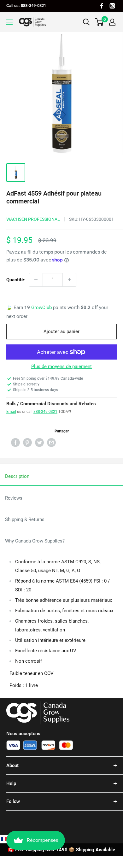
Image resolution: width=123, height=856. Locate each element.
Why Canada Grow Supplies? (35, 541)
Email (11, 411)
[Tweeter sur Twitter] (39, 442)
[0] (99, 22)
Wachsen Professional (33, 219)
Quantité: (15, 280)
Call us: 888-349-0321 (26, 5)
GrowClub (42, 307)
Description (17, 476)
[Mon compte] (112, 22)
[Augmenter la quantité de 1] (69, 279)
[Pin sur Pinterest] (27, 442)
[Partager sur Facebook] (15, 442)
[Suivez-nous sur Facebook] (102, 6)
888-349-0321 (45, 411)
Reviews (13, 498)
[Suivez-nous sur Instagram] (112, 6)
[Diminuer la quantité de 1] (36, 279)
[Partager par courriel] (51, 442)
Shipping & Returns (24, 519)
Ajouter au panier (61, 331)
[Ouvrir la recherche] (86, 22)
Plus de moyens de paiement (61, 366)
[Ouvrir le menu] (9, 22)
